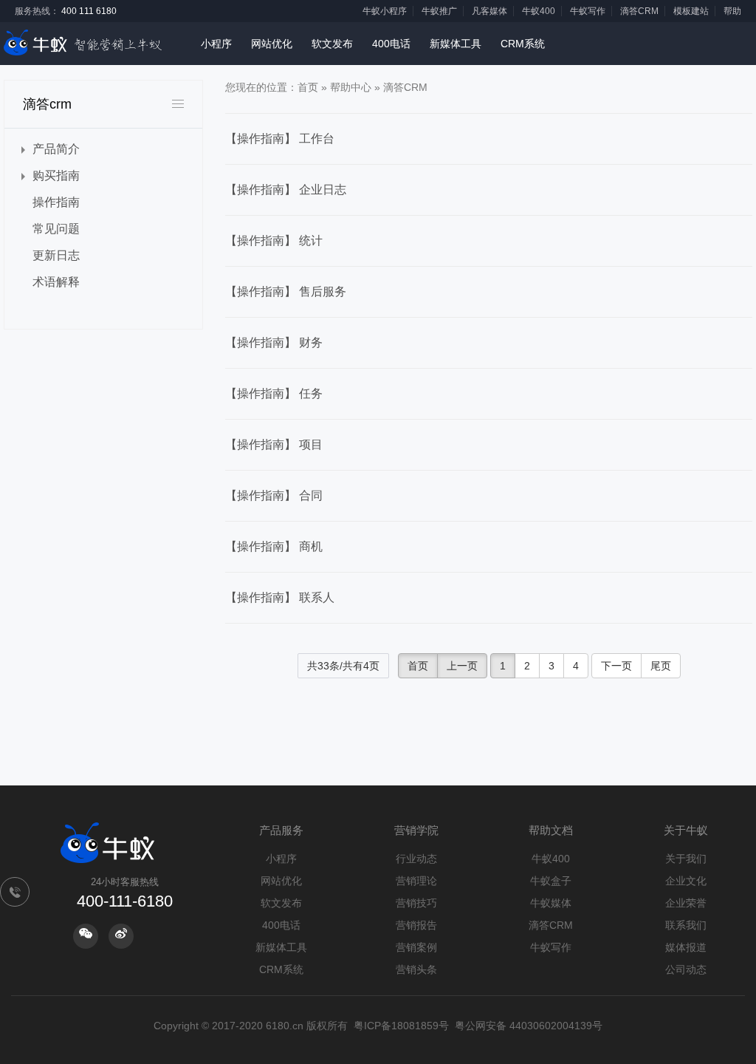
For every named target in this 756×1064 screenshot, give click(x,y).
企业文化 (686, 881)
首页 (308, 87)
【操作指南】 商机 (274, 546)
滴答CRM (639, 11)
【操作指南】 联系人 (279, 597)
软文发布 (332, 44)
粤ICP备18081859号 (401, 1025)
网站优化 (271, 44)
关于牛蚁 (686, 830)
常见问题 (56, 228)
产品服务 (281, 830)
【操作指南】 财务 (274, 342)
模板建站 (691, 11)
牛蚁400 (538, 11)
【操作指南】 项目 (274, 444)
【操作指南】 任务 (274, 393)
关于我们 (686, 858)
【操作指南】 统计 (274, 240)
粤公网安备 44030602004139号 (528, 1025)
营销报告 (416, 925)
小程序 (216, 44)
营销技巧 (416, 903)
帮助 (732, 11)
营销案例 (416, 947)
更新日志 (56, 255)
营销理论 (416, 881)
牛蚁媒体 (550, 903)
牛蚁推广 (439, 11)
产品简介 (56, 149)
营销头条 (416, 969)
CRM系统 (523, 44)
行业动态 (416, 858)
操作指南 (56, 202)
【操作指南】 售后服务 (285, 291)
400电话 (391, 44)
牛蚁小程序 (384, 11)
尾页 (660, 666)
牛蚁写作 (587, 11)
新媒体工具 (455, 44)
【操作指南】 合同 (274, 495)
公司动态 (686, 969)
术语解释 (56, 282)
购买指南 (56, 175)
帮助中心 (350, 87)
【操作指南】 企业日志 (285, 189)
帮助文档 (551, 830)
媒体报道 (686, 947)
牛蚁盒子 (550, 881)
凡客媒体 (489, 11)
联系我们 (686, 925)
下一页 (616, 666)
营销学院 (416, 830)
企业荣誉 (686, 903)
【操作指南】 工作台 (279, 138)
